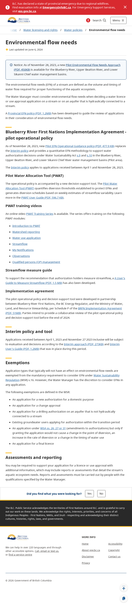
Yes (89, 493)
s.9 (78, 155)
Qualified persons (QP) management (36, 262)
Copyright (114, 550)
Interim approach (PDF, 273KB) (84, 344)
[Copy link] (124, 598)
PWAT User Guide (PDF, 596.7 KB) (42, 197)
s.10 (89, 155)
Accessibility (115, 543)
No (101, 493)
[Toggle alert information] (88, 20)
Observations (21, 256)
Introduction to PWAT (26, 226)
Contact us (114, 556)
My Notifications (23, 250)
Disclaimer (88, 556)
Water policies (73, 30)
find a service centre (20, 554)
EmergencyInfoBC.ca (57, 7)
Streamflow (20, 244)
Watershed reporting (26, 232)
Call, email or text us (46, 551)
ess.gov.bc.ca (27, 11)
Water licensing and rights (40, 30)
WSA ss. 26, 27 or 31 (53, 428)
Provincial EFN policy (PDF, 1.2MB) (29, 113)
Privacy (86, 563)
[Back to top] (124, 587)
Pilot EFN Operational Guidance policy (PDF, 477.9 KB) (79, 146)
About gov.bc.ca (91, 550)
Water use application (26, 238)
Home (85, 543)
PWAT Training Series (39, 214)
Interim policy (19, 151)
